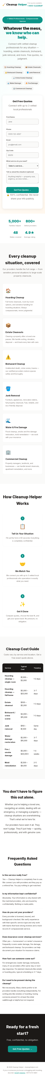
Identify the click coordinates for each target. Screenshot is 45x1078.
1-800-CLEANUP (35, 4)
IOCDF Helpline (20, 1073)
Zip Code (9, 150)
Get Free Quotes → (22, 190)
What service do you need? (16, 161)
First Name (10, 117)
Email (8, 140)
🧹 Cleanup (14, 4)
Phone (8, 129)
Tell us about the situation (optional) (20, 172)
